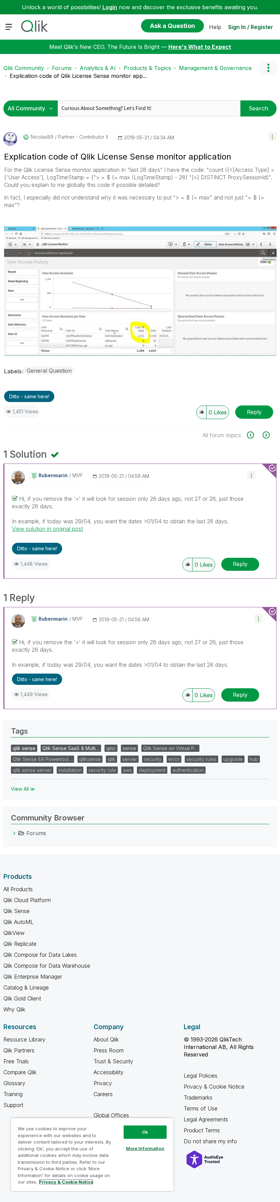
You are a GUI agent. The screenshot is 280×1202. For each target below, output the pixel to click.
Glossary (14, 1083)
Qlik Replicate (20, 943)
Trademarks (198, 1097)
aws (127, 770)
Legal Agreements (206, 1119)
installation (70, 770)
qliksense (90, 759)
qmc (111, 748)
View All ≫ (23, 789)
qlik (111, 759)
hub (254, 759)
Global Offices (111, 1115)
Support (13, 1105)
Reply (254, 412)
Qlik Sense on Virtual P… (170, 748)
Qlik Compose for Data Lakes (40, 954)
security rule (102, 770)
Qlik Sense (16, 911)
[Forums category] (14, 833)
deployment (152, 770)
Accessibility (109, 1072)
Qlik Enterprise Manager (32, 976)
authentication (188, 770)
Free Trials (16, 1061)
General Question (49, 370)
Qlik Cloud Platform (27, 900)
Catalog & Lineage (26, 987)
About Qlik (106, 1039)
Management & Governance (215, 68)
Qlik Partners (18, 1050)
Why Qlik (14, 1009)
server (129, 759)
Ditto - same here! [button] (29, 396)
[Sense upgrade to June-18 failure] (254, 435)
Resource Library (24, 1039)
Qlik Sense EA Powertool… (42, 759)
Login (109, 7)
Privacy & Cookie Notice (214, 1086)
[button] (272, 136)
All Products (18, 889)
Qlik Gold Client (22, 998)
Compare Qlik (20, 1072)
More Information (145, 1148)
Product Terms (202, 1130)
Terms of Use (201, 1108)
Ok (145, 1132)
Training (13, 1094)
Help (215, 27)
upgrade (233, 759)
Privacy (103, 1083)
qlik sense (24, 748)
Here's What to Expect (199, 46)
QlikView (14, 932)
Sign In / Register (250, 27)
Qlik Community (23, 68)
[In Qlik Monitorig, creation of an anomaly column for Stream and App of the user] (265, 435)
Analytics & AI (98, 68)
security (153, 759)
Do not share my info (211, 1141)
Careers (103, 1094)
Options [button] (268, 68)
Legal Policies (201, 1075)
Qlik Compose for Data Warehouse (46, 965)
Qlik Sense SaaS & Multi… (70, 748)
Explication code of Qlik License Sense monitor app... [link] (78, 75)
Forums (62, 68)
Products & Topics (147, 68)
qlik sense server (32, 770)
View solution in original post (47, 528)
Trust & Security (113, 1061)
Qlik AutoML (18, 921)
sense (129, 748)
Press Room (109, 1050)
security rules (201, 759)
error (174, 759)
